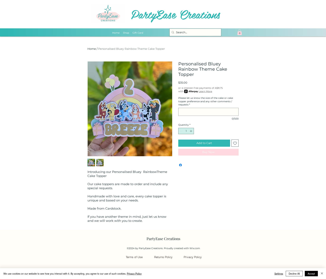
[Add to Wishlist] (235, 143)
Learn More (205, 91)
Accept (311, 273)
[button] (239, 32)
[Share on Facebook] (180, 165)
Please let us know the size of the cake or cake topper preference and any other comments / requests (205, 101)
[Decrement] (181, 131)
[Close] (322, 273)
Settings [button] (278, 273)
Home (91, 48)
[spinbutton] (186, 131)
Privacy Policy (134, 273)
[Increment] (191, 131)
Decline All (294, 273)
